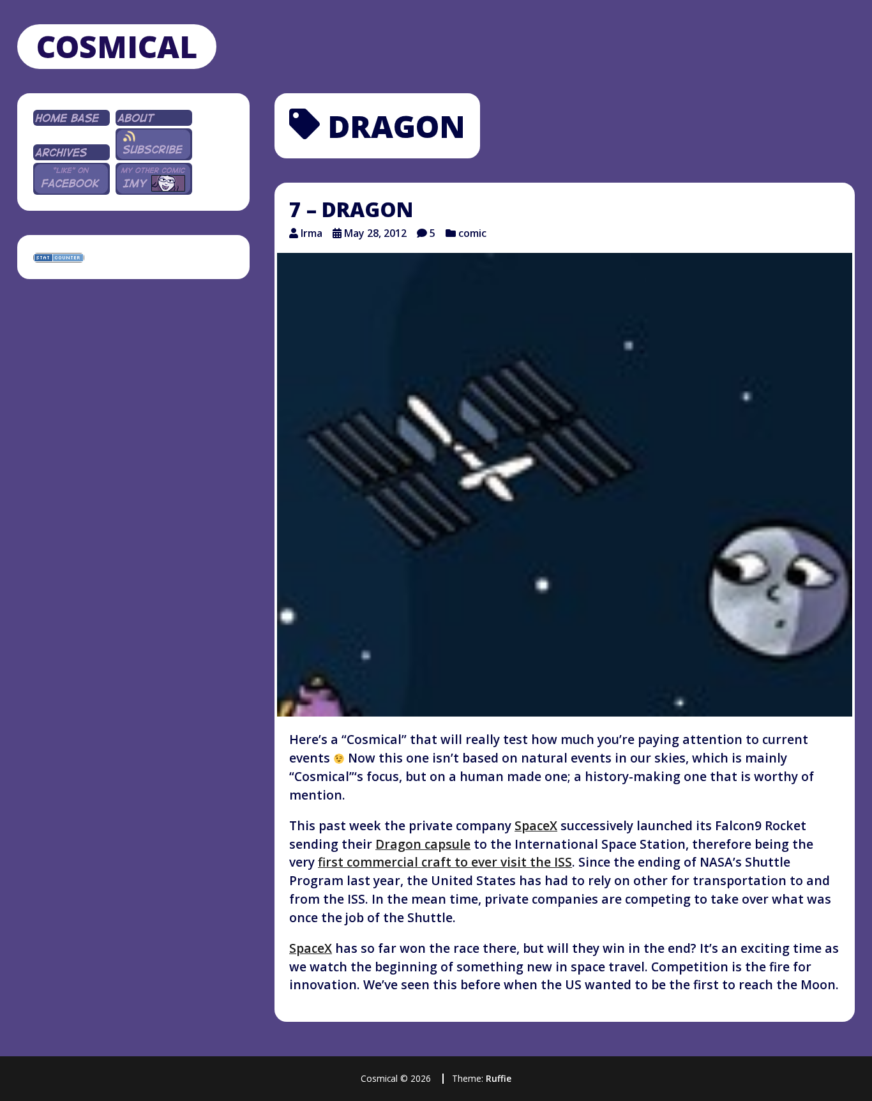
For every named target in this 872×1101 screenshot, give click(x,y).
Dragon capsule (422, 844)
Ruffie (498, 1078)
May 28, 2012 (375, 233)
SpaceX (536, 825)
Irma (311, 233)
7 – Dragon (351, 209)
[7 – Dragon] (564, 484)
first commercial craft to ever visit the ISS (445, 861)
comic (472, 233)
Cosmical (116, 46)
